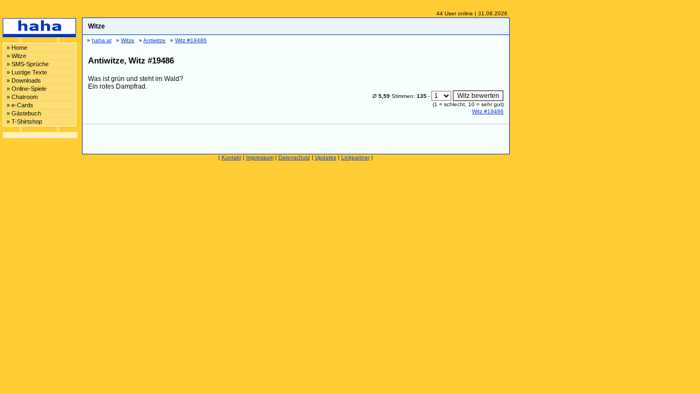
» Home (17, 47)
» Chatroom (22, 97)
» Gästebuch (24, 113)
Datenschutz (294, 157)
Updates (325, 157)
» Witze (16, 56)
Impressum (259, 157)
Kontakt (231, 157)
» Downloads (24, 80)
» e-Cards (20, 105)
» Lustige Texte (27, 72)
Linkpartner (355, 157)
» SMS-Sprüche (28, 64)
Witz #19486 (488, 111)
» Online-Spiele (26, 88)
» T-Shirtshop (24, 121)
